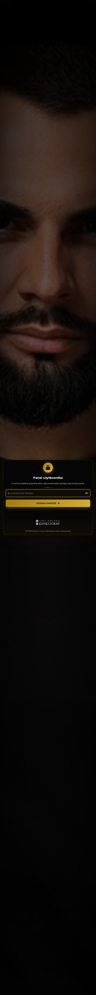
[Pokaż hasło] (86, 493)
